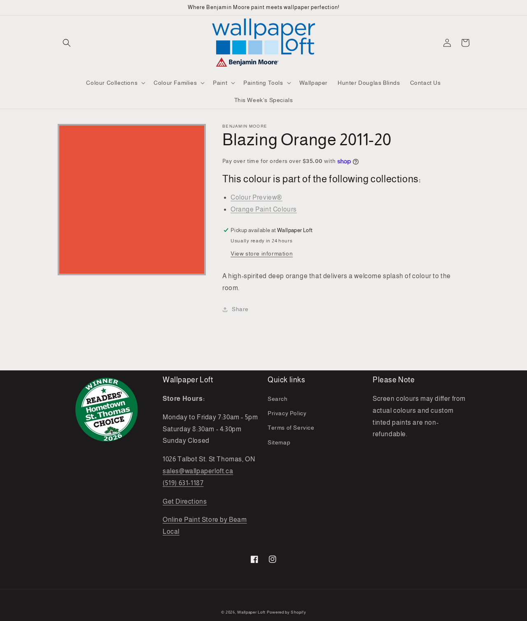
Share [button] (240, 309)
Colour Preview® (256, 197)
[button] (67, 43)
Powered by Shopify (286, 612)
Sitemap (279, 442)
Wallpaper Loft (251, 612)
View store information (262, 253)
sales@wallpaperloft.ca (198, 470)
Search (278, 398)
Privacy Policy (287, 413)
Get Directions (185, 501)
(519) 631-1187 (183, 482)
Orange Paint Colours (264, 209)
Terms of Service (291, 427)
